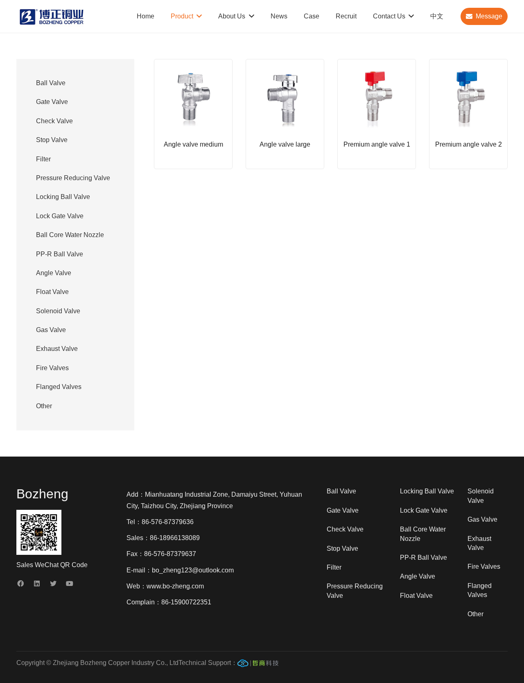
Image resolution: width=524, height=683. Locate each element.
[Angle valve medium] (193, 114)
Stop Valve (52, 139)
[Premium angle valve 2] (468, 114)
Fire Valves (52, 367)
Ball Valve (51, 82)
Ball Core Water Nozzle (70, 234)
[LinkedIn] (37, 583)
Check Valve (54, 121)
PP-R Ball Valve (59, 254)
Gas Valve (51, 329)
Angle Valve (53, 272)
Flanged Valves (58, 386)
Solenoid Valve (58, 311)
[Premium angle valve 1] (376, 114)
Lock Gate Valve (60, 216)
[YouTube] (69, 583)
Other (44, 406)
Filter (43, 159)
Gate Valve (52, 101)
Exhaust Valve (57, 348)
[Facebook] (20, 583)
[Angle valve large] (285, 114)
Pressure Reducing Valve (73, 177)
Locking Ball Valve (63, 196)
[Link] (257, 665)
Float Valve (52, 291)
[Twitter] (53, 583)
